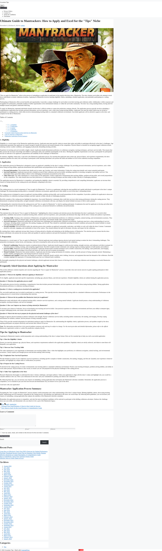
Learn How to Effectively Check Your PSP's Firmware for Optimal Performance (24, 451)
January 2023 (8, 539)
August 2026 (7, 466)
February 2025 (8, 496)
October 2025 (8, 483)
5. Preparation (13, 131)
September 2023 (8, 525)
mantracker (13, 404)
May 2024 (7, 512)
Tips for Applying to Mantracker (13, 134)
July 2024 (7, 508)
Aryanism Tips (4, 2)
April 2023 (7, 534)
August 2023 (7, 527)
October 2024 (8, 503)
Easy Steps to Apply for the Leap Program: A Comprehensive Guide (22, 408)
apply (7, 404)
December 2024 (8, 500)
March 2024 (7, 515)
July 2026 (7, 468)
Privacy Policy (8, 11)
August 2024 (7, 507)
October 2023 (8, 523)
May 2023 (7, 532)
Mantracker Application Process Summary (16, 136)
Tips (3, 404)
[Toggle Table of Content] (1, 121)
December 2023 (8, 520)
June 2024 (7, 510)
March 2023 (7, 535)
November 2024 (8, 501)
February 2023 (8, 537)
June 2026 (7, 469)
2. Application (13, 126)
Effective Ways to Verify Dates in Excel (12, 458)
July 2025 (7, 488)
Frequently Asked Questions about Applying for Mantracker (21, 133)
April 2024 (7, 513)
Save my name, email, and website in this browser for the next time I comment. (25, 432)
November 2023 (8, 522)
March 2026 (7, 474)
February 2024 (8, 517)
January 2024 (8, 518)
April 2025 (7, 493)
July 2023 (7, 529)
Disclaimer (7, 16)
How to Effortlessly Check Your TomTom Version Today (17, 456)
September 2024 (8, 505)
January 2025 (8, 498)
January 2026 (8, 478)
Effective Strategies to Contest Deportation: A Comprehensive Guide (20, 455)
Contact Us (7, 13)
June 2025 (7, 490)
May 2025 (7, 491)
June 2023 (7, 530)
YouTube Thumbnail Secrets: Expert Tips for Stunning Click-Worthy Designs (23, 453)
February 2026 (8, 476)
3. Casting (12, 128)
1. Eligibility (13, 124)
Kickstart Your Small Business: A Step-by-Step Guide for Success (21, 406)
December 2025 (8, 479)
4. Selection (13, 129)
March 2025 (7, 495)
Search (2, 439)
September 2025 (8, 485)
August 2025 (7, 486)
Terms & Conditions (10, 14)
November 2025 (8, 481)
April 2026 (7, 473)
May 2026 (7, 471)
